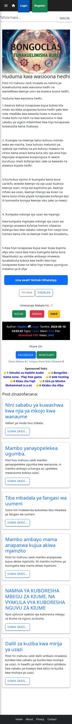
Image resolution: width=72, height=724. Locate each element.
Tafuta (64, 18)
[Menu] (6, 6)
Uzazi (35, 331)
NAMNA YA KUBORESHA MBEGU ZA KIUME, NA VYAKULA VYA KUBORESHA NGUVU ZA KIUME (35, 599)
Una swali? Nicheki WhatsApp (36, 280)
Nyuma (27, 292)
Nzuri (19, 314)
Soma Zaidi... (17, 431)
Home (19, 719)
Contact (52, 719)
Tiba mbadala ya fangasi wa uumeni (36, 500)
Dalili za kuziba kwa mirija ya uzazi (33, 646)
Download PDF (28, 335)
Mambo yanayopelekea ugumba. (31, 451)
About (29, 719)
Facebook (25, 355)
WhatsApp (46, 355)
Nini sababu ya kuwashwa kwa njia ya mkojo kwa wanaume (34, 411)
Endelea (44, 292)
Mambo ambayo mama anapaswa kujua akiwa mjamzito (31, 545)
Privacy (40, 719)
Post (51, 331)
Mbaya (37, 314)
